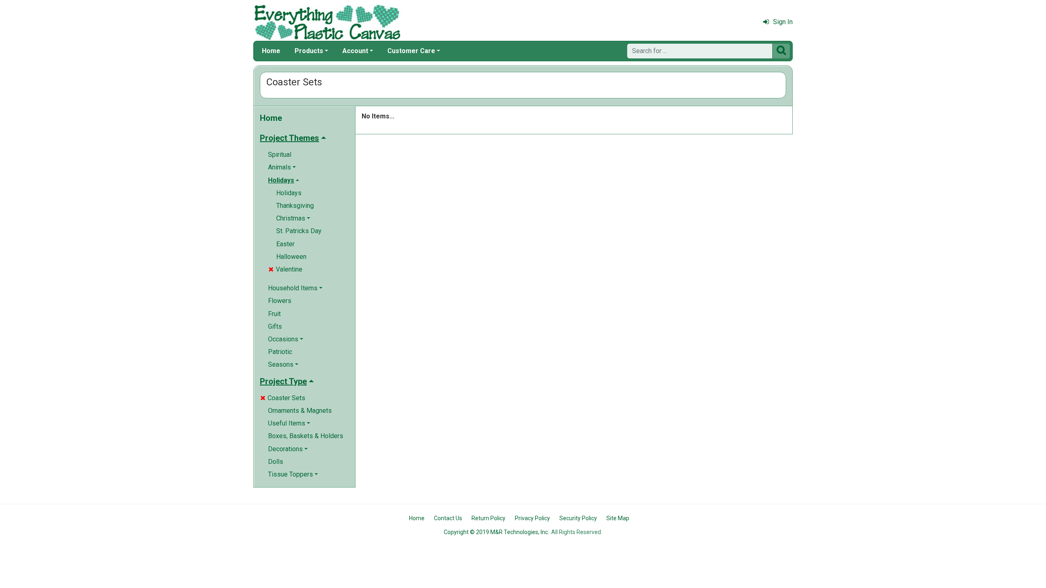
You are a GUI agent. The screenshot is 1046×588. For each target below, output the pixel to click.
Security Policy (578, 518)
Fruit (274, 314)
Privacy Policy (532, 518)
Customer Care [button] (411, 51)
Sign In (783, 22)
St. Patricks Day (299, 231)
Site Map (617, 518)
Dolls (275, 462)
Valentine (285, 269)
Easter (285, 244)
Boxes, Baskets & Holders (305, 436)
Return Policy (488, 518)
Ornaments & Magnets (300, 410)
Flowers (279, 301)
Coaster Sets (282, 398)
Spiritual (279, 154)
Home (271, 51)
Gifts (275, 326)
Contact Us (448, 518)
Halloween (291, 257)
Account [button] (355, 51)
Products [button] (309, 51)
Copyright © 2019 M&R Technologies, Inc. (496, 532)
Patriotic (280, 352)
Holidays (289, 193)
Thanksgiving (295, 205)
